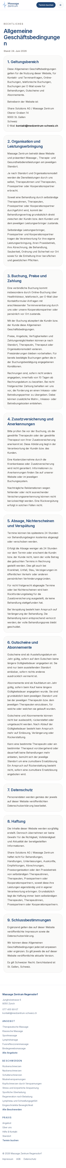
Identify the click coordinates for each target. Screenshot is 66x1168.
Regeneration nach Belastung (17, 1096)
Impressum (7, 1159)
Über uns (7, 1127)
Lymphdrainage (10, 1039)
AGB (18, 1159)
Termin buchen (46, 5)
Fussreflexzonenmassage (15, 1044)
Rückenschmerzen (11, 1066)
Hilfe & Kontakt (9, 1131)
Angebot (6, 1123)
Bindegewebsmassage (14, 1048)
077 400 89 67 (10, 1009)
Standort (6, 1136)
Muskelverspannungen (14, 1079)
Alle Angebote (9, 1052)
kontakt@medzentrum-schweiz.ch (37, 125)
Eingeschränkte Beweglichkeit (17, 1105)
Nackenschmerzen (11, 1070)
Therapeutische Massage (15, 1026)
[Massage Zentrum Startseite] (10, 5)
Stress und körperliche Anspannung (20, 1088)
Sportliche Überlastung (14, 1092)
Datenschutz (30, 1159)
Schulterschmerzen (12, 1075)
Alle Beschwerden (12, 1109)
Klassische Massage (12, 1031)
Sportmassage (9, 1035)
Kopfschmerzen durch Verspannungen (22, 1083)
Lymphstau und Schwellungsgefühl (19, 1101)
